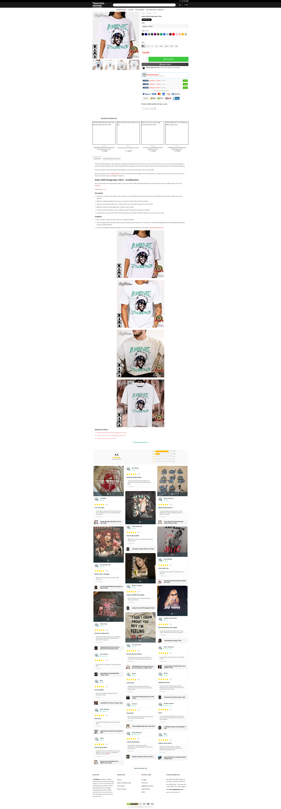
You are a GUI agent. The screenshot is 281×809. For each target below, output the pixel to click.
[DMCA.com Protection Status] (132, 804)
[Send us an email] (184, 1)
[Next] (136, 35)
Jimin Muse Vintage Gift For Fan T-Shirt (143, 549)
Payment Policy (146, 789)
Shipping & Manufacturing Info (111, 158)
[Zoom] (94, 56)
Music (154, 13)
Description (97, 158)
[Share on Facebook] (143, 108)
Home (143, 13)
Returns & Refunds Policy (124, 783)
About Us (119, 780)
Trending (148, 13)
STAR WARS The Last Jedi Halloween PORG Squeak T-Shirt (177, 148)
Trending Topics (121, 9)
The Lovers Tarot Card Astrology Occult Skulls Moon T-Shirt (153, 148)
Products (161, 9)
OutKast (165, 104)
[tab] (97, 159)
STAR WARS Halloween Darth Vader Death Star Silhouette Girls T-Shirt (104, 148)
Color (143, 30)
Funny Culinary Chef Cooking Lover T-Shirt (128, 147)
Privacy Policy (121, 786)
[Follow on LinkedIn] (187, 1)
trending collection (115, 173)
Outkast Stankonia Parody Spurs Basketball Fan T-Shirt (112, 432)
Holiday (131, 9)
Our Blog (144, 780)
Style (143, 23)
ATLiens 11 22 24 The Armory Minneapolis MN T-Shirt (111, 435)
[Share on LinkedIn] (155, 108)
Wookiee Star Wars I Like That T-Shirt (142, 756)
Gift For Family (139, 9)
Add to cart (168, 59)
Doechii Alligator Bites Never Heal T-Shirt (143, 726)
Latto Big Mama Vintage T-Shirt (172, 640)
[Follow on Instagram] (181, 1)
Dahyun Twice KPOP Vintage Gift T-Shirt (143, 608)
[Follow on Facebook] (179, 1)
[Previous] (95, 35)
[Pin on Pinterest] (152, 108)
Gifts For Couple (151, 9)
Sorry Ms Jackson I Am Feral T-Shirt (106, 438)
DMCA (143, 792)
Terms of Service (121, 789)
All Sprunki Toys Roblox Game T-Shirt (174, 697)
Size (143, 42)
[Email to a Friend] (149, 108)
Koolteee (97, 185)
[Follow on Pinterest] (186, 1)
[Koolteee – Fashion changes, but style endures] (100, 5)
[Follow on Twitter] (182, 1)
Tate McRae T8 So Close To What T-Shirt (111, 703)
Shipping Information (147, 786)
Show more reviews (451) (140, 768)
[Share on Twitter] (146, 108)
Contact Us (145, 783)
